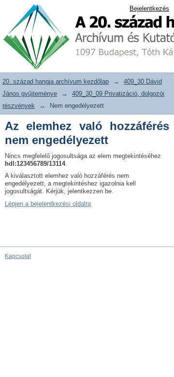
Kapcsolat (18, 256)
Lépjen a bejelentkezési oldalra (48, 203)
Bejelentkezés (149, 8)
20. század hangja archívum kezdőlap (55, 81)
